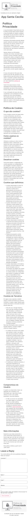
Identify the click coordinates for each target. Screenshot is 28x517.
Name (2, 474)
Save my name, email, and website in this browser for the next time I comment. (14, 492)
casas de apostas (16, 406)
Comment (3, 458)
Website (3, 485)
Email (2, 480)
